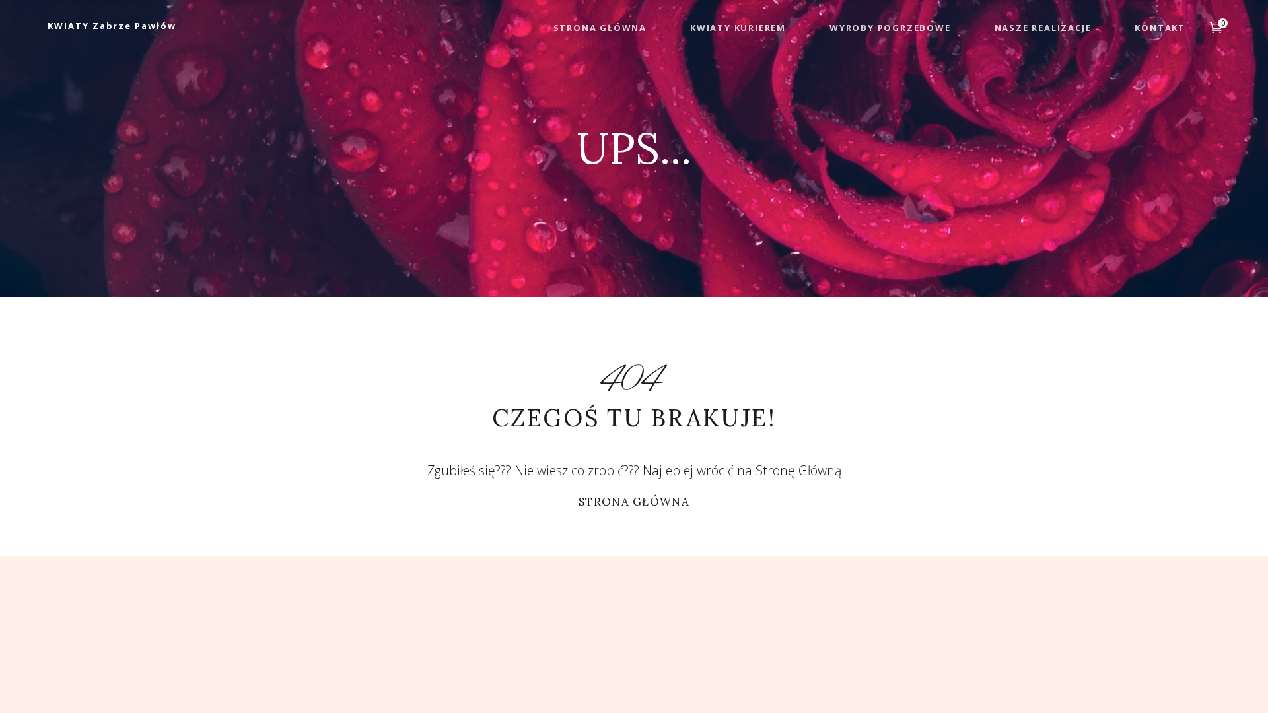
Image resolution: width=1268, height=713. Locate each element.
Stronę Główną (798, 470)
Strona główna (634, 501)
